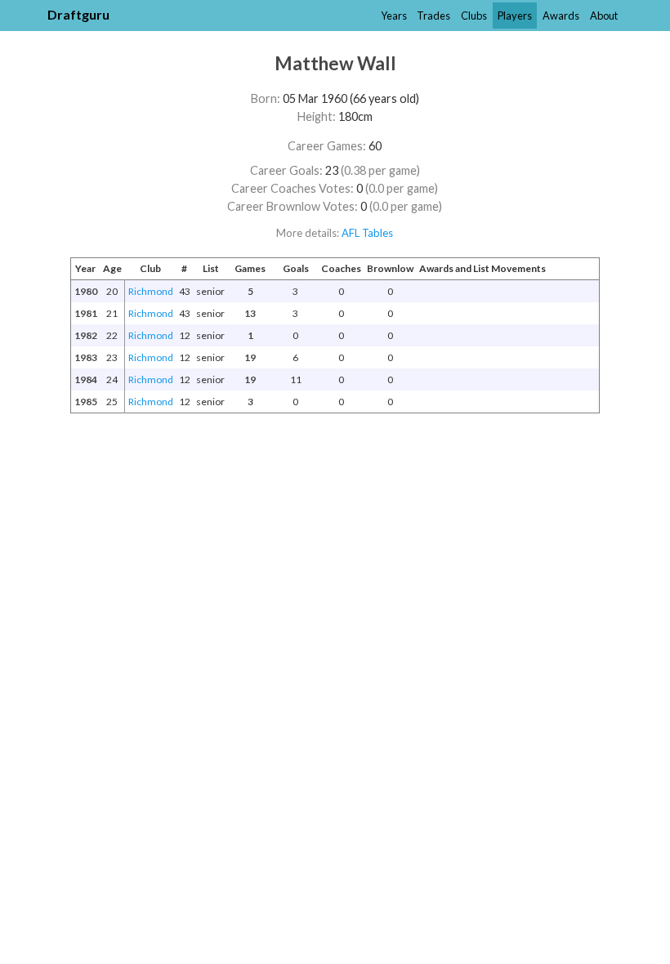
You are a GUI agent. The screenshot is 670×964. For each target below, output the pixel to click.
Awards (561, 15)
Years (394, 15)
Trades (433, 15)
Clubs (474, 15)
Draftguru (78, 14)
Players (515, 15)
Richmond (150, 291)
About (604, 15)
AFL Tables (367, 232)
